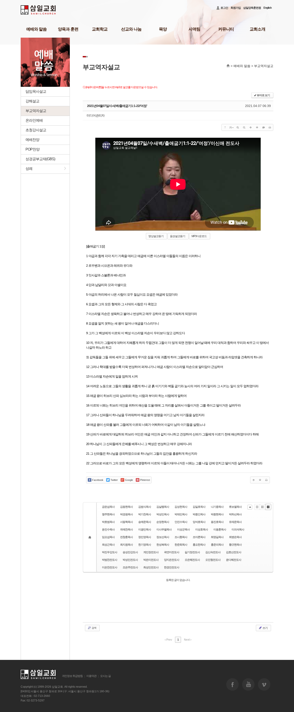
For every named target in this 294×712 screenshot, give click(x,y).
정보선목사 (162, 537)
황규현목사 (235, 544)
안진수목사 (181, 522)
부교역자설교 (35, 111)
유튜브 (248, 684)
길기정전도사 (192, 552)
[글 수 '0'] (90, 537)
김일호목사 (199, 506)
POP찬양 (32, 149)
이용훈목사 (219, 529)
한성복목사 (162, 544)
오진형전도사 (212, 559)
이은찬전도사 (109, 567)
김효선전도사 (233, 552)
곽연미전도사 (171, 552)
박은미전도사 (150, 559)
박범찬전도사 (109, 559)
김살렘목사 (162, 506)
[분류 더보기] (249, 507)
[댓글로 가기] (263, 127)
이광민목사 (144, 529)
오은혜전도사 (192, 559)
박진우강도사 (109, 552)
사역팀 (194, 29)
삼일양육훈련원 (252, 7)
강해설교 (32, 101)
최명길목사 (217, 537)
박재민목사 (181, 514)
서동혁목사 (126, 522)
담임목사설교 (35, 91)
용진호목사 (217, 522)
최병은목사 (235, 537)
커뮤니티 (226, 29)
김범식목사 (144, 506)
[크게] (238, 127)
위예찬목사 (126, 529)
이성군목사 (183, 529)
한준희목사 (181, 544)
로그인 (224, 7)
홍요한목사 (199, 544)
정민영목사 (144, 537)
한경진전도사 (171, 567)
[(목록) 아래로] (257, 127)
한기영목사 (144, 544)
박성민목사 (162, 514)
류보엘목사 (235, 506)
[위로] (250, 127)
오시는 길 (105, 676)
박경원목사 (126, 514)
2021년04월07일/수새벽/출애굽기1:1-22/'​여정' (117, 106)
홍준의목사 (217, 544)
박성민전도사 (130, 559)
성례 (26, 168)
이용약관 (91, 676)
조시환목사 (181, 537)
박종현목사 (217, 514)
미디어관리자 (96, 115)
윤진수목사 (108, 529)
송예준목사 (144, 522)
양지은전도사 (171, 559)
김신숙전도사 (212, 552)
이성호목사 (201, 529)
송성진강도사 (130, 552)
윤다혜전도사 (233, 559)
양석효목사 (199, 522)
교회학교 (99, 29)
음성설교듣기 (177, 236)
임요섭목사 (108, 537)
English (267, 7)
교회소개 (257, 29)
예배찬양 (32, 140)
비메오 (264, 684)
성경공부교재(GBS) (40, 159)
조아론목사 (199, 537)
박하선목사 (235, 514)
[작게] (244, 127)
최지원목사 (126, 544)
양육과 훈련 (68, 29)
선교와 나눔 (131, 29)
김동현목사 (126, 506)
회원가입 (236, 7)
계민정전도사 (150, 552)
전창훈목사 (126, 537)
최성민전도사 (150, 567)
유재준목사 (235, 522)
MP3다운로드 (199, 236)
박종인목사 (199, 514)
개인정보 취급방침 (72, 676)
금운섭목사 (108, 506)
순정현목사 (162, 522)
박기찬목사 (144, 514)
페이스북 (232, 684)
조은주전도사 (130, 567)
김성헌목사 (181, 506)
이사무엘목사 (164, 529)
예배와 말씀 (36, 29)
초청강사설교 (35, 130)
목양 (163, 29)
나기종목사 (217, 506)
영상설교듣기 (156, 236)
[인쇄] (270, 127)
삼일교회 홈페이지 (38, 10)
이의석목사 (238, 529)
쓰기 (265, 628)
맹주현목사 (108, 514)
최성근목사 (108, 544)
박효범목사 (108, 522)
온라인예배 (34, 120)
